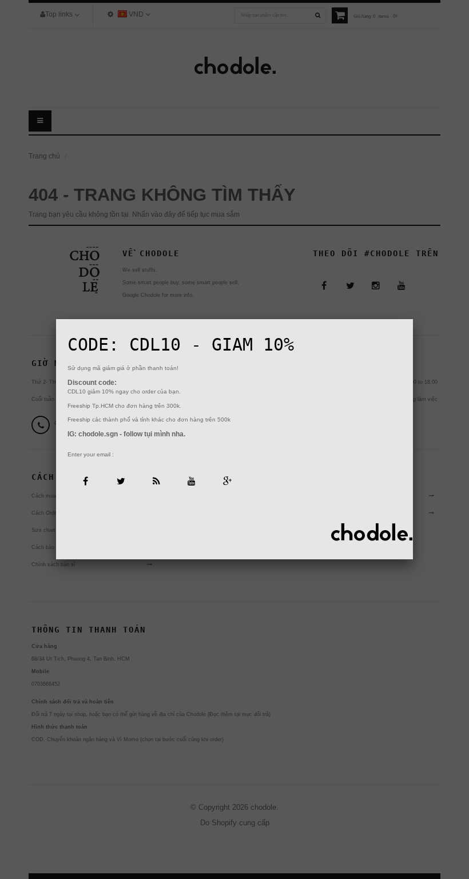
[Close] (413, 319)
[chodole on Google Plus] (227, 480)
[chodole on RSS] (156, 480)
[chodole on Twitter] (120, 480)
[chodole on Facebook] (85, 480)
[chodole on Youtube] (191, 480)
